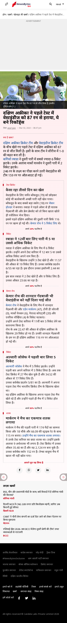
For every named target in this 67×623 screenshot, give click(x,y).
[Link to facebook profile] (19, 598)
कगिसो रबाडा (10, 159)
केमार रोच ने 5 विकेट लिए (43, 223)
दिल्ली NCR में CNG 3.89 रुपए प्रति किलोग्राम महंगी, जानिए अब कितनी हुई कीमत (31, 506)
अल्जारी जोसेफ (14, 366)
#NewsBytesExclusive (14, 558)
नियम (33, 586)
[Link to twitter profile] (26, 598)
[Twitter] (38, 470)
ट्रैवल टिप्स (51, 552)
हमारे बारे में (7, 586)
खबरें (10, 14)
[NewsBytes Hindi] (21, 4)
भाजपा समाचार (9, 564)
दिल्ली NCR (8, 510)
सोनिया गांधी (8, 498)
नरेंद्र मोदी (39, 552)
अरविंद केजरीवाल (10, 552)
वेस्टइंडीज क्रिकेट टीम (51, 143)
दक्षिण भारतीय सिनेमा (19, 576)
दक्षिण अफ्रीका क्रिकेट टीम (18, 143)
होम (4, 14)
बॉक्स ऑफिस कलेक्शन (28, 564)
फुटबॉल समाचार (9, 570)
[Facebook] (19, 470)
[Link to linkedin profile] (34, 598)
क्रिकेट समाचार (47, 564)
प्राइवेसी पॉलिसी (21, 586)
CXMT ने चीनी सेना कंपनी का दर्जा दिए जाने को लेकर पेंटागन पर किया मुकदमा (32, 518)
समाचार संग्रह (26, 591)
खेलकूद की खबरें (21, 14)
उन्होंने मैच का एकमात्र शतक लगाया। (41, 435)
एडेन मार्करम (29, 309)
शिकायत (6, 591)
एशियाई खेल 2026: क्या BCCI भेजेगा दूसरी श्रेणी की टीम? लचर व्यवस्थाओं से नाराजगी (31, 531)
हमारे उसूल (59, 586)
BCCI (5, 535)
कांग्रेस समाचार (27, 552)
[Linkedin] (47, 470)
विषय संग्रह (39, 591)
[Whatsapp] (29, 470)
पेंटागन (6, 523)
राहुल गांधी (58, 570)
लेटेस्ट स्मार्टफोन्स (26, 570)
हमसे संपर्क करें (45, 586)
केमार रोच (11, 305)
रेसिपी (5, 576)
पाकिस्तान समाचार (43, 570)
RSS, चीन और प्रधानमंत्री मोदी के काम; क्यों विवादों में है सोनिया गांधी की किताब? (33, 494)
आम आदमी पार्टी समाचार (38, 558)
